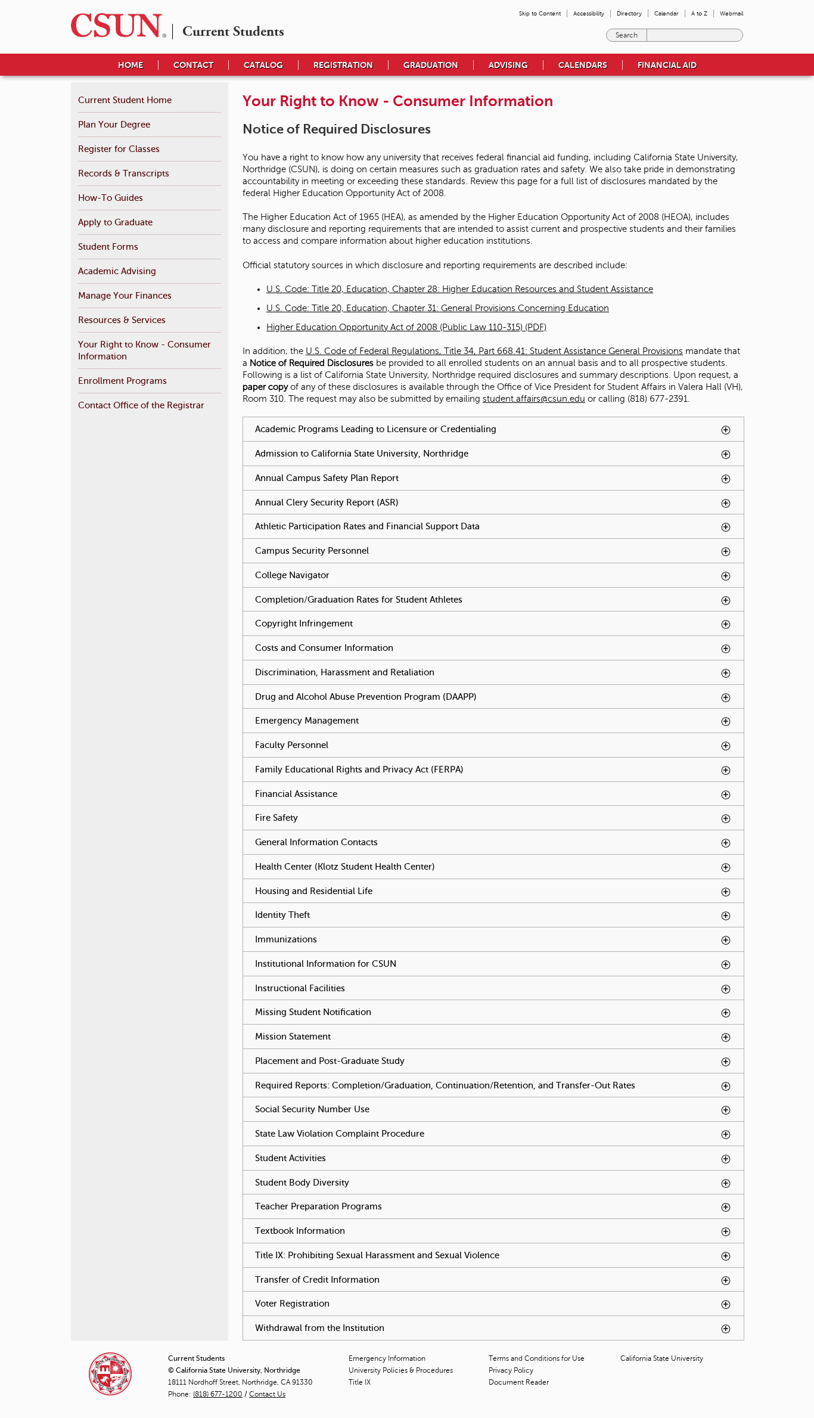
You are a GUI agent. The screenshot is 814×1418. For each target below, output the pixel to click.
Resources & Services (122, 320)
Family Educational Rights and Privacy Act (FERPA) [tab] (433, 769)
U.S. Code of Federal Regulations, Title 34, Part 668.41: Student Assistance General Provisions (494, 351)
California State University (661, 1358)
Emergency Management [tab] (381, 720)
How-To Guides (110, 198)
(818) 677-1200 (218, 1394)
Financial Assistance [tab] (370, 794)
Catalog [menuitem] (263, 65)
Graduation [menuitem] (430, 65)
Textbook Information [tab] (374, 1230)
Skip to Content (540, 13)
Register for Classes (119, 149)
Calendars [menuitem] (582, 65)
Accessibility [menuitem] (588, 13)
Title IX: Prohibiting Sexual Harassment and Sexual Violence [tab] (451, 1255)
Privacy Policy (511, 1370)
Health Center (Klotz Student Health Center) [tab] (419, 866)
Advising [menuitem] (508, 65)
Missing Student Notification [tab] (387, 1012)
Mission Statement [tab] (367, 1036)
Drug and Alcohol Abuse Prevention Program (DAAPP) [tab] (440, 696)
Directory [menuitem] (629, 13)
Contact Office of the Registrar (141, 405)
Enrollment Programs (122, 381)
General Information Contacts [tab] (390, 842)
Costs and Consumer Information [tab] (398, 648)
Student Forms (108, 246)
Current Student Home (125, 100)
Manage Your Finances (125, 295)
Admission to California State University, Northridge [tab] (435, 453)
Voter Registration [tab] (366, 1303)
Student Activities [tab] (364, 1158)
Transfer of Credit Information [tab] (391, 1279)
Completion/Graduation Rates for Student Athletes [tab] (432, 599)
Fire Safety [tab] (350, 817)
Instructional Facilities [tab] (374, 988)
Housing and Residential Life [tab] (387, 891)
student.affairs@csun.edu (534, 399)
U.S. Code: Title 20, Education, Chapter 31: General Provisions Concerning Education (437, 308)
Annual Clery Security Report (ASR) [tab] (400, 502)
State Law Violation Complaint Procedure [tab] (413, 1133)
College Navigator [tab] (366, 575)
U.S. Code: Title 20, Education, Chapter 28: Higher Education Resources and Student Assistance (459, 289)
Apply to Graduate (115, 222)
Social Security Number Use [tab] (386, 1109)
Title (360, 1382)
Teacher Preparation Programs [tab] (392, 1206)
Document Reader (519, 1382)
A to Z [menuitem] (699, 13)
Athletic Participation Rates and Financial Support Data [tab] (441, 526)
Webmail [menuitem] (731, 13)
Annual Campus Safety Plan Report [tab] (400, 478)
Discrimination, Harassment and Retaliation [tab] (418, 672)
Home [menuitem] (130, 65)
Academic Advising (117, 271)
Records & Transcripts (123, 173)
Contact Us (267, 1394)
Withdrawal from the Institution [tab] (393, 1328)
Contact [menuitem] (193, 65)
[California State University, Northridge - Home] (115, 25)
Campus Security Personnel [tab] (386, 550)
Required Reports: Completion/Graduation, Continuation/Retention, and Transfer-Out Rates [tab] (498, 1089)
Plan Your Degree (114, 124)
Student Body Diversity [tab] (376, 1182)
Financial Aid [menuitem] (667, 65)
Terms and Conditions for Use (537, 1358)
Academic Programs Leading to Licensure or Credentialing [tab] (449, 429)
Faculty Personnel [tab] (365, 745)
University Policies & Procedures (401, 1370)
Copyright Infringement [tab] (378, 623)
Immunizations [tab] (360, 939)
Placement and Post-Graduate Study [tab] (403, 1061)
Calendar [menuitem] (666, 13)
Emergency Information (387, 1358)
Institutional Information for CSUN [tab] (399, 963)
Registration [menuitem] (343, 65)
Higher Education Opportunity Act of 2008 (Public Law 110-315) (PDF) (406, 327)
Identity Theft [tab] (356, 915)
